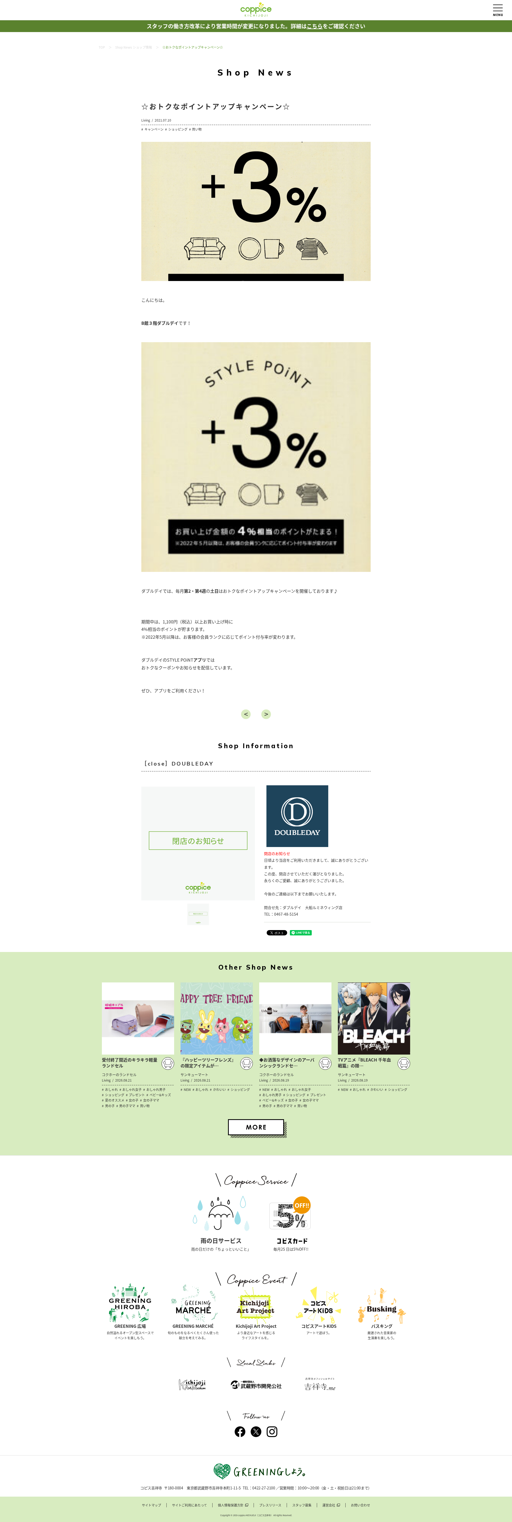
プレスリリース (270, 1505)
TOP (102, 47)
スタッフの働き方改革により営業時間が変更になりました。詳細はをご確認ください (256, 26)
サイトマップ (151, 1505)
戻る (246, 714)
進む (266, 714)
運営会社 (328, 1505)
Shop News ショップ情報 (133, 47)
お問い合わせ (360, 1505)
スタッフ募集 (301, 1505)
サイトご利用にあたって (189, 1505)
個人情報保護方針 (230, 1505)
